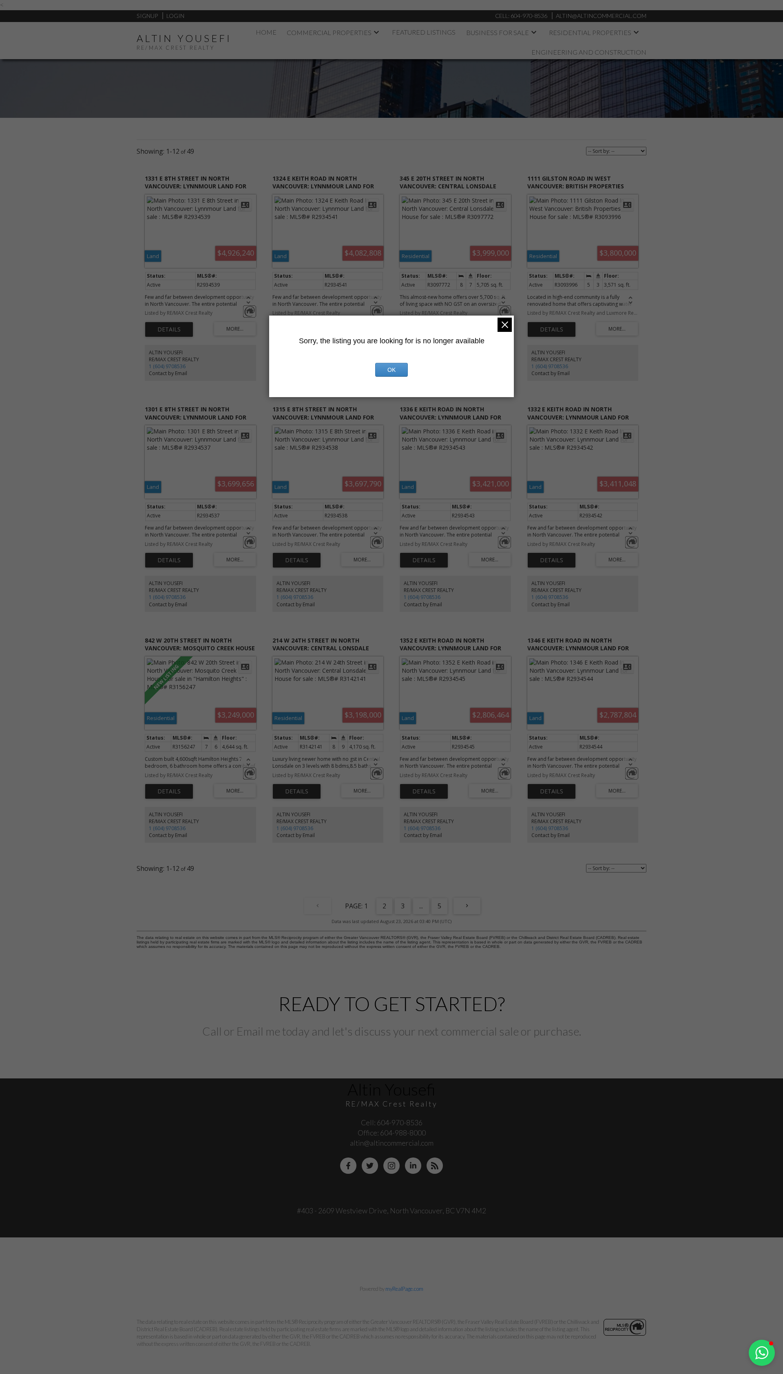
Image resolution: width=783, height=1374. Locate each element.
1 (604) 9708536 (167, 366)
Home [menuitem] (266, 32)
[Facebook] (348, 1166)
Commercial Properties (329, 32)
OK (391, 370)
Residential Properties (590, 32)
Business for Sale (497, 32)
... (421, 905)
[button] (762, 1353)
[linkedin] (413, 1166)
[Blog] (435, 1166)
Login (175, 15)
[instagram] (391, 1166)
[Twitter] (370, 1166)
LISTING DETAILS (169, 329)
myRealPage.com (404, 1289)
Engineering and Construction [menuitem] (588, 52)
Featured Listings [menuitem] (424, 32)
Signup (147, 15)
